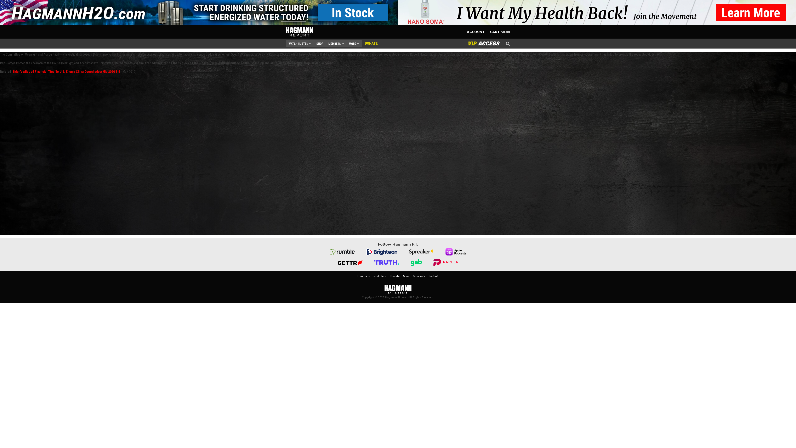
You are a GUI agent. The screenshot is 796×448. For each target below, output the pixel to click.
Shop (319, 43)
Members (334, 43)
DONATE (371, 43)
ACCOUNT (476, 32)
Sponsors (419, 276)
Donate (395, 276)
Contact (433, 276)
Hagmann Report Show (372, 276)
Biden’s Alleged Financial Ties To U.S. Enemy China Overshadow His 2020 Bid (66, 72)
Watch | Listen (298, 43)
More (352, 43)
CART (495, 32)
